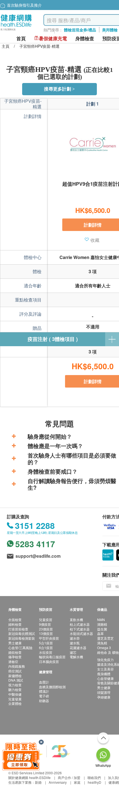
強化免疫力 (105, 659)
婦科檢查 (15, 624)
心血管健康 (105, 678)
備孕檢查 (15, 656)
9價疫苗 (45, 624)
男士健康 (15, 642)
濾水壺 (75, 638)
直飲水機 (76, 619)
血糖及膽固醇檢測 (52, 686)
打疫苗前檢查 (18, 629)
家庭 (77, 782)
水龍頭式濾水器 (81, 633)
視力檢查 (15, 684)
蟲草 (100, 633)
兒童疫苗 (45, 619)
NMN (101, 619)
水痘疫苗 (45, 652)
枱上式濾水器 (80, 624)
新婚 (38, 782)
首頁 (21, 38)
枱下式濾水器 (80, 629)
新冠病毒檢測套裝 (21, 638)
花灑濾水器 (78, 647)
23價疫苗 (46, 629)
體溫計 (44, 691)
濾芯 (73, 652)
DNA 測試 (15, 680)
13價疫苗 (46, 633)
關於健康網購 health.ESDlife (29, 777)
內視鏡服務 (16, 666)
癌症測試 (15, 671)
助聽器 (44, 700)
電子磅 (44, 695)
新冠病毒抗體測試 (21, 633)
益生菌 (102, 629)
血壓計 (44, 682)
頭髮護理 (103, 692)
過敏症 (13, 661)
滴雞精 (102, 624)
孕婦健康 (103, 697)
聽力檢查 (15, 689)
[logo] (16, 30)
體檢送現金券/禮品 (80, 29)
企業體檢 (15, 703)
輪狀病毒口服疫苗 (52, 656)
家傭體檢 (15, 675)
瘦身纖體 (103, 673)
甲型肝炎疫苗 (49, 638)
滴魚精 (102, 642)
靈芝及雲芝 (105, 638)
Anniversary (58, 782)
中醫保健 (15, 694)
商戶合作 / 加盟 (69, 777)
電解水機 (76, 656)
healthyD (94, 782)
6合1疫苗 (46, 647)
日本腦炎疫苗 (49, 661)
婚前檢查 (15, 652)
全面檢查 (15, 619)
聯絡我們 (94, 777)
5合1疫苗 (46, 642)
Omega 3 (104, 647)
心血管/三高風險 (20, 647)
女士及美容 (105, 669)
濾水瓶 (75, 642)
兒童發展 (15, 699)
